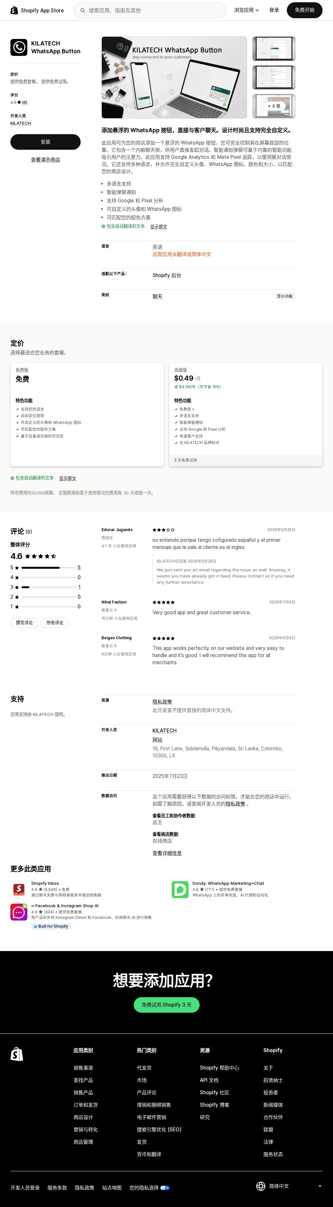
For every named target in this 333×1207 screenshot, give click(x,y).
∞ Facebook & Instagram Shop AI (65, 905)
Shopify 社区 (214, 1092)
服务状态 (273, 1154)
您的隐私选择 (144, 1188)
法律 (268, 1142)
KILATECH (20, 123)
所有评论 (55, 622)
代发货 (144, 1068)
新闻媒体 (273, 1105)
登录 (274, 10)
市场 (142, 1080)
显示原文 (158, 226)
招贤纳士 (273, 1080)
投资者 (270, 1092)
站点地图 (112, 1188)
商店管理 (83, 1142)
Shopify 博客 (214, 1105)
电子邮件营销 (151, 1117)
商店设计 (83, 1117)
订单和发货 (85, 1105)
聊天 (157, 296)
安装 (45, 142)
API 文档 (209, 1080)
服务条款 (57, 1188)
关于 (268, 1068)
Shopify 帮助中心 (219, 1068)
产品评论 (146, 1092)
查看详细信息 (167, 853)
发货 (142, 1142)
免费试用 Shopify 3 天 (167, 1005)
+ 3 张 (274, 105)
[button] (85, 889)
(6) (24, 102)
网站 (157, 740)
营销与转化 (85, 1129)
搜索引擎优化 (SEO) (159, 1129)
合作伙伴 (273, 1117)
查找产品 (83, 1080)
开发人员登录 (25, 1188)
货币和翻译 (149, 1154)
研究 (205, 1117)
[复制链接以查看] (136, 529)
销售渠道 (83, 1068)
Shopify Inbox (45, 883)
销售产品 (83, 1092)
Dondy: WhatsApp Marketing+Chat (228, 883)
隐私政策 (162, 702)
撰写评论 (24, 622)
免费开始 (304, 10)
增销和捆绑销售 (154, 1105)
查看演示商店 (45, 160)
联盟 (268, 1129)
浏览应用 (244, 10)
